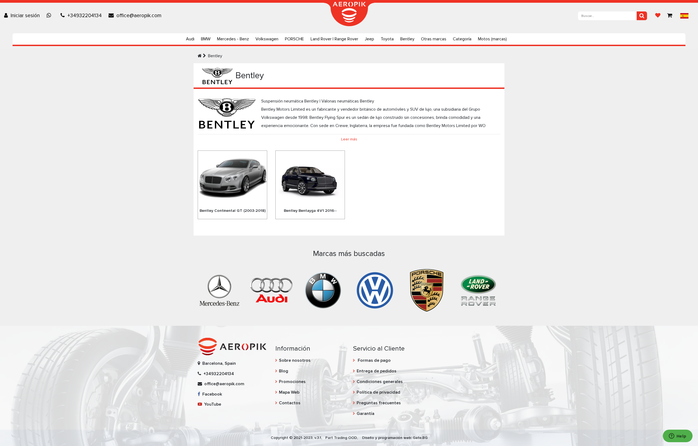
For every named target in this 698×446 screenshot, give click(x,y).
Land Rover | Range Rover (334, 39)
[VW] (375, 290)
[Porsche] (427, 290)
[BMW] (323, 290)
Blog (283, 371)
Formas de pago (374, 360)
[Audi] (271, 290)
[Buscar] (642, 15)
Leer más (349, 139)
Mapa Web (289, 392)
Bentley (407, 39)
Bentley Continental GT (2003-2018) (233, 210)
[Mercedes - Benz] (219, 290)
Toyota (387, 39)
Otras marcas (433, 39)
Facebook (211, 394)
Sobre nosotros (295, 360)
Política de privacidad (378, 392)
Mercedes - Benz (233, 39)
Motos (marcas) (492, 39)
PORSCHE (294, 39)
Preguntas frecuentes (379, 403)
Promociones (292, 381)
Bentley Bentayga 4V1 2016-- (310, 210)
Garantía (365, 413)
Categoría (462, 39)
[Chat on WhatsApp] (50, 15)
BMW (205, 39)
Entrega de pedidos (376, 371)
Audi (190, 39)
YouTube (211, 404)
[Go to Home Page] (200, 56)
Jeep (369, 39)
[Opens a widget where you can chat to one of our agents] (678, 436)
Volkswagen (266, 39)
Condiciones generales (380, 381)
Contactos (289, 403)
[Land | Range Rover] (478, 290)
